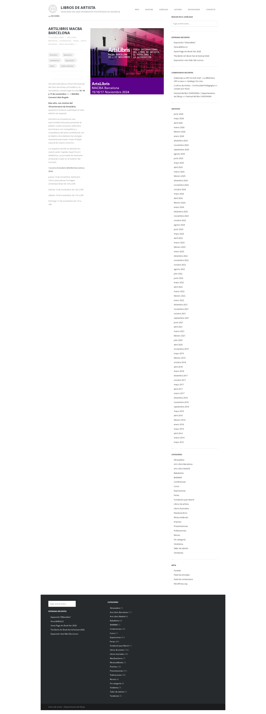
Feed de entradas (182, 574)
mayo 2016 (179, 411)
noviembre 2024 (181, 185)
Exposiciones (180, 490)
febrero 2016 (179, 420)
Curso (176, 486)
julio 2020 (178, 340)
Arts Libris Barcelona (183, 464)
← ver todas (53, 15)
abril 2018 (178, 366)
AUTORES (178, 9)
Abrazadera (179, 459)
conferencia (54, 60)
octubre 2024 (180, 189)
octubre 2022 (180, 264)
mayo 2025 (179, 162)
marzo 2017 (179, 393)
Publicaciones (180, 530)
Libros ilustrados (66, 44)
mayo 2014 (179, 428)
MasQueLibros (180, 513)
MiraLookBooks (181, 517)
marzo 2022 (179, 291)
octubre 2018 (180, 362)
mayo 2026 (179, 118)
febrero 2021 (179, 335)
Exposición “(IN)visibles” (185, 42)
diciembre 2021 (181, 304)
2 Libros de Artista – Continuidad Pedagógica (194, 85)
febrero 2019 (179, 357)
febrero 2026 (179, 131)
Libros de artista (181, 504)
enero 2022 (179, 300)
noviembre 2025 (181, 145)
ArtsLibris (53, 55)
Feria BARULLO (180, 47)
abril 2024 (178, 198)
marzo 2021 (179, 331)
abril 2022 (178, 286)
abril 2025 (178, 167)
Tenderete (178, 552)
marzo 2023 (179, 242)
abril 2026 (178, 122)
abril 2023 (178, 238)
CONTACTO (210, 9)
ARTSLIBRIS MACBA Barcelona (65, 30)
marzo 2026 (179, 127)
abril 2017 (178, 389)
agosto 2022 (179, 269)
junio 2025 (178, 158)
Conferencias (65, 40)
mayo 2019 (179, 353)
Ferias (76, 40)
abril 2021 (178, 326)
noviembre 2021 (181, 309)
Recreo (177, 535)
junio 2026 (178, 114)
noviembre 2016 (181, 402)
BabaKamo (179, 473)
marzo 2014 (179, 437)
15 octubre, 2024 (55, 37)
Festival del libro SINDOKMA (199, 96)
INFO (137, 9)
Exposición (70, 60)
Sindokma (178, 544)
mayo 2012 (179, 442)
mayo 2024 (179, 193)
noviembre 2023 (181, 215)
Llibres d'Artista (67, 66)
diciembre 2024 (181, 180)
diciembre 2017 (181, 375)
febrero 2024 (179, 202)
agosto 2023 (179, 224)
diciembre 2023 (181, 211)
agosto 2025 (179, 153)
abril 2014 (178, 433)
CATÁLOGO (163, 9)
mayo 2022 (179, 282)
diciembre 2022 (181, 256)
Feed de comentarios (183, 579)
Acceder (177, 570)
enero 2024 (179, 207)
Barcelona (68, 55)
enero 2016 (179, 424)
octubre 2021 (180, 313)
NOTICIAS (149, 9)
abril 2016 (178, 415)
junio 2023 (178, 229)
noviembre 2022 (181, 260)
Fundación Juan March (184, 499)
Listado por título (182, 88)
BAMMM (178, 477)
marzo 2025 (179, 171)
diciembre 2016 (181, 397)
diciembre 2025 (181, 140)
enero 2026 (179, 136)
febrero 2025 (179, 176)
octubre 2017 (180, 380)
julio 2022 (178, 273)
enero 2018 (179, 371)
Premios (177, 521)
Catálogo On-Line (195, 81)
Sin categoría (179, 539)
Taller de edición (181, 548)
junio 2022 (178, 278)
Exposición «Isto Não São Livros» (189, 60)
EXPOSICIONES (194, 9)
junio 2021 (178, 322)
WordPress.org (180, 583)
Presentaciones (181, 526)
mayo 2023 (179, 233)
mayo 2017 (179, 384)
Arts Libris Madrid (182, 468)
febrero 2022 (179, 295)
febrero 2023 (179, 247)
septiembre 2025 (181, 149)
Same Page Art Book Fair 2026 (187, 51)
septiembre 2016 (181, 406)
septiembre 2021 (181, 318)
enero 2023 (179, 251)
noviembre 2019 (181, 349)
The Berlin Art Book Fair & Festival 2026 (191, 56)
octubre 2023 (180, 220)
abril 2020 (178, 344)
